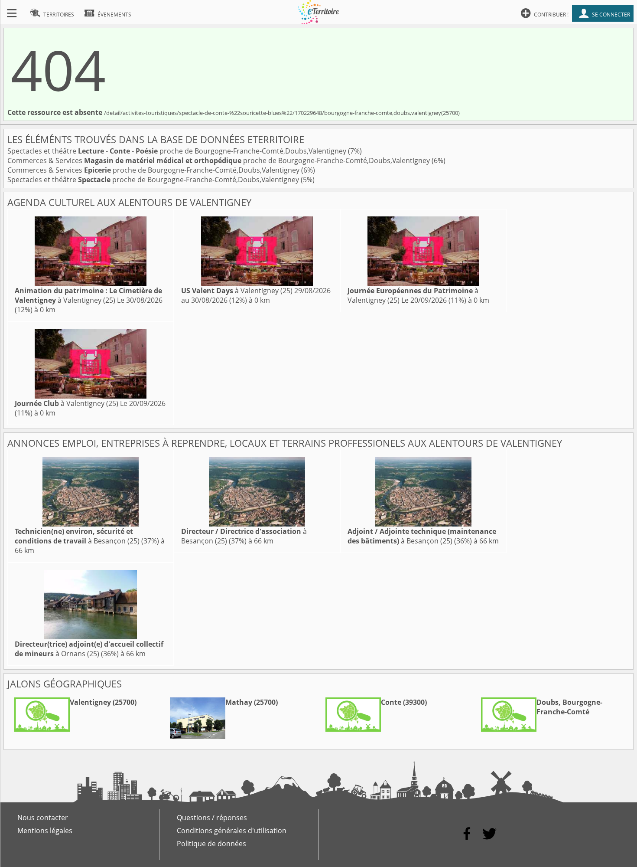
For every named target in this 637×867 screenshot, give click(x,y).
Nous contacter (42, 817)
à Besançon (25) (77, 536)
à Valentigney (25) (88, 295)
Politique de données (211, 843)
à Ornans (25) (89, 648)
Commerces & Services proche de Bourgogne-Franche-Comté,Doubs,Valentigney (219, 160)
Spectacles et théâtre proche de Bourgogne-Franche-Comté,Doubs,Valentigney (177, 151)
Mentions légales (44, 830)
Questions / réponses (212, 817)
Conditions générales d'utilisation (231, 830)
